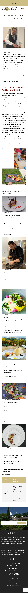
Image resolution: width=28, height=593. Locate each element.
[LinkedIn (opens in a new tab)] (15, 3)
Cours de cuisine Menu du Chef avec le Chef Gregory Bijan (18, 487)
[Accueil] (1, 21)
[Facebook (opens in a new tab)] (12, 3)
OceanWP (17, 591)
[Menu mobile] (25, 8)
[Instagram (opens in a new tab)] (14, 3)
